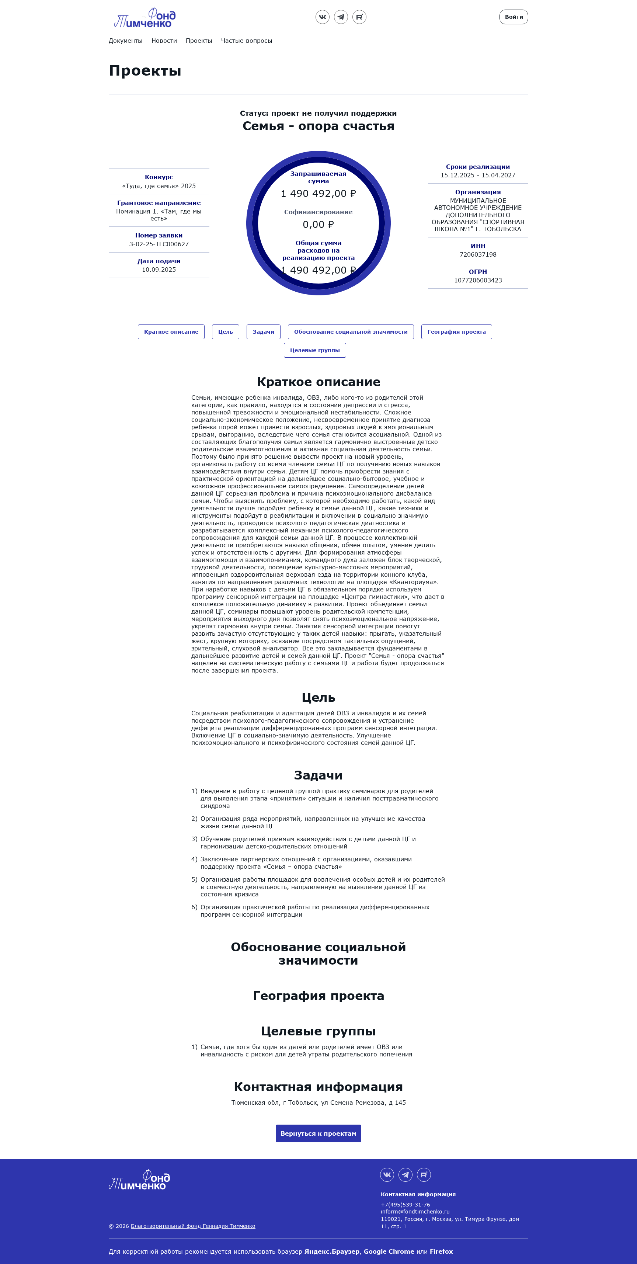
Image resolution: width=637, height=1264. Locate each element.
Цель (225, 332)
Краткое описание (171, 332)
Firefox (441, 1251)
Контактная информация (418, 1194)
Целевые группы (315, 350)
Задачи (263, 332)
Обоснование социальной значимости (351, 332)
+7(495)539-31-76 (405, 1204)
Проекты (199, 40)
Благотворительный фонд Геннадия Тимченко (193, 1226)
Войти (514, 17)
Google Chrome (389, 1251)
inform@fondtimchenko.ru (415, 1211)
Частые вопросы (246, 40)
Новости (164, 40)
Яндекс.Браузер (331, 1251)
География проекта (457, 332)
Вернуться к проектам (318, 1133)
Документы (126, 40)
